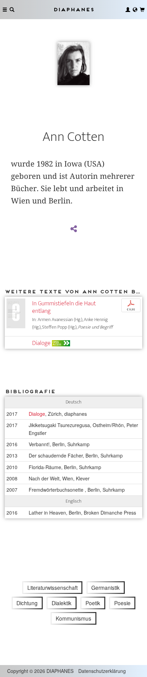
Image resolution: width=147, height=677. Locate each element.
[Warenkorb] (142, 9)
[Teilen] (73, 229)
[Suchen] (12, 9)
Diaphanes (73, 9)
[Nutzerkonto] (127, 9)
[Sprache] (135, 9)
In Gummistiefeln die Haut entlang (64, 307)
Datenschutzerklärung (102, 670)
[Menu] (4, 9)
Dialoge (41, 343)
